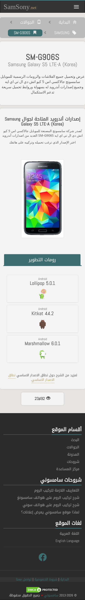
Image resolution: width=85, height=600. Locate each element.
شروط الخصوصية (45, 579)
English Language (67, 540)
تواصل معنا (24, 579)
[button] (42, 288)
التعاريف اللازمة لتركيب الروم (56, 490)
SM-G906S (23, 33)
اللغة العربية (69, 533)
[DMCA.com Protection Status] (43, 590)
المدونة (73, 454)
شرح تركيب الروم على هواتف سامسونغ (48, 497)
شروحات (73, 461)
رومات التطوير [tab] (42, 259)
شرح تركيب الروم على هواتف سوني (51, 504)
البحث (75, 439)
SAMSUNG (63, 33)
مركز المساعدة (67, 468)
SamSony (20, 6)
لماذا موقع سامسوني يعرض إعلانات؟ (50, 512)
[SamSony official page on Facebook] (43, 557)
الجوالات (28, 22)
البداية (66, 22)
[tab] (42, 288)
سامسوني (51, 595)
